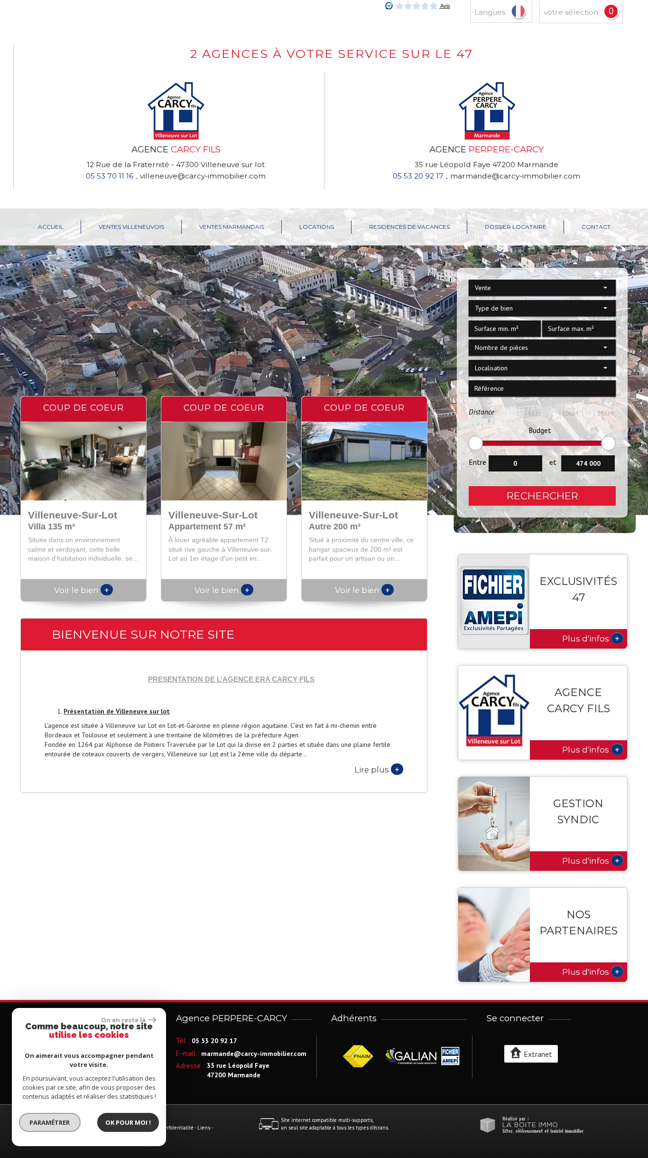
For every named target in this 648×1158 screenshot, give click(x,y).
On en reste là (124, 1020)
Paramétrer (50, 1122)
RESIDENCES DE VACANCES (409, 226)
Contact (596, 226)
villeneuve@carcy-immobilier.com (203, 175)
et (552, 462)
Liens (203, 1127)
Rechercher (542, 496)
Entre (477, 462)
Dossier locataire (515, 226)
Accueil (51, 226)
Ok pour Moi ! (128, 1122)
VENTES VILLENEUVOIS (131, 226)
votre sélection (571, 12)
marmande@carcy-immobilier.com (515, 175)
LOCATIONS (316, 226)
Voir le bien (81, 590)
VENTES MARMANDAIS (231, 226)
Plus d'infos (591, 638)
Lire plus (376, 769)
